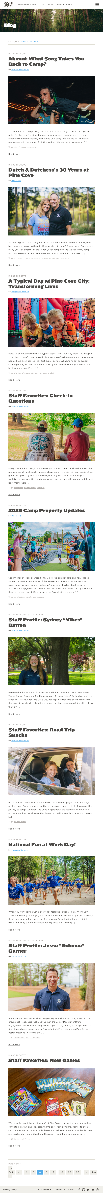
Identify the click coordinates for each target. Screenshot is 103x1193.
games (17, 1139)
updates (40, 597)
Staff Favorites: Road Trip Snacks (41, 732)
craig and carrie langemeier (36, 258)
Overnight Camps (27, 4)
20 (69, 1172)
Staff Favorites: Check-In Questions (40, 398)
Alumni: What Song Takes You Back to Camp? (46, 61)
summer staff (48, 373)
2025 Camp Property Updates (46, 510)
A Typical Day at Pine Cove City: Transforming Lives (49, 283)
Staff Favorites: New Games (44, 1060)
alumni (17, 147)
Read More (14, 154)
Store (70, 1189)
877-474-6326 (45, 1189)
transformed (65, 258)
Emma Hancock (18, 956)
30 (77, 1172)
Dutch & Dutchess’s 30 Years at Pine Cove (48, 172)
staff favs (40, 488)
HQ (27, 1038)
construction (19, 597)
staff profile (54, 258)
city (15, 373)
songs (23, 147)
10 (62, 1172)
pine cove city (28, 373)
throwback (31, 147)
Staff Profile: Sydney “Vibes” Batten (45, 622)
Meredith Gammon (20, 69)
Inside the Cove (17, 54)
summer (38, 373)
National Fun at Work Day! (42, 844)
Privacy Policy (10, 1189)
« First (10, 1170)
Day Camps (47, 4)
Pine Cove (16, 180)
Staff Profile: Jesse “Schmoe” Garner (46, 948)
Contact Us (60, 1189)
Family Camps (64, 4)
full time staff (19, 1038)
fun (19, 373)
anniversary (19, 258)
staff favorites (30, 488)
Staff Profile (35, 614)
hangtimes (18, 488)
